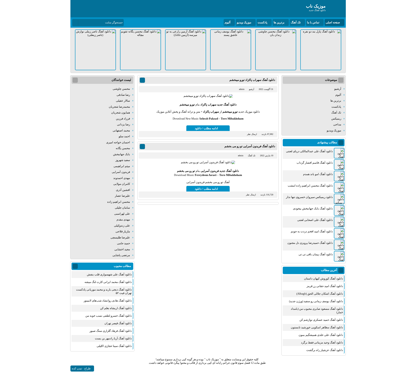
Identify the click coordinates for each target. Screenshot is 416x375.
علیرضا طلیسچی (120, 237)
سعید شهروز (122, 160)
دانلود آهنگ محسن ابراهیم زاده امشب (310, 185)
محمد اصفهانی (121, 130)
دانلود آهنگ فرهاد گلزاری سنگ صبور (110, 330)
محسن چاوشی (121, 88)
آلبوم (228, 22)
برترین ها (279, 22)
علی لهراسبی (122, 213)
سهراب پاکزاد (208, 104)
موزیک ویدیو (244, 22)
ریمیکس (336, 118)
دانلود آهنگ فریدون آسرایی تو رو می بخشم (249, 146)
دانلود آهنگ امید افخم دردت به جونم (312, 231)
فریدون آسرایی (210, 170)
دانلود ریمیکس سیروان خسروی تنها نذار (309, 197)
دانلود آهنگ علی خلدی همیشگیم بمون (321, 335)
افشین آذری (123, 189)
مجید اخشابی (122, 249)
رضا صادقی (123, 94)
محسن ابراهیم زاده (118, 201)
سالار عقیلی (123, 100)
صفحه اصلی (333, 22)
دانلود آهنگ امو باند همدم (318, 174)
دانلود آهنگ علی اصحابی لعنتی (315, 220)
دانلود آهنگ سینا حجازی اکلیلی (114, 346)
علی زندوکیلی (122, 225)
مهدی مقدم (123, 219)
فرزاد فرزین (123, 118)
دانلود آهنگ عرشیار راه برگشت (324, 350)
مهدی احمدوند (121, 178)
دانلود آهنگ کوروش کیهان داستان (323, 278)
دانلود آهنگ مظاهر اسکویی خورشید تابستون (317, 327)
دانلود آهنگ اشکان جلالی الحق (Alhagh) (319, 293)
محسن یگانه (123, 148)
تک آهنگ (296, 22)
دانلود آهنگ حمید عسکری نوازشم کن (321, 319)
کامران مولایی (121, 183)
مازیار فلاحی (122, 231)
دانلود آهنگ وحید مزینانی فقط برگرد (322, 342)
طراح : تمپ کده (81, 368)
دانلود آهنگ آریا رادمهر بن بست (113, 338)
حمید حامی (123, 243)
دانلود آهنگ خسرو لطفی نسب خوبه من (108, 315)
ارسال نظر (252, 134)
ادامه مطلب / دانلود (206, 128)
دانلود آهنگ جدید (227, 104)
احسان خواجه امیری (118, 142)
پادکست (262, 22)
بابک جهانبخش (121, 154)
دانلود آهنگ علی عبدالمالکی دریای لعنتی (309, 151)
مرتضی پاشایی (121, 255)
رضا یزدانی (123, 124)
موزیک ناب (212, 359)
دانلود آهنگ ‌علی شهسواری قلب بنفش (109, 274)
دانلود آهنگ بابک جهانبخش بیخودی (313, 208)
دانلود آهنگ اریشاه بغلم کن (116, 308)
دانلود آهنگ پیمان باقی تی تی (316, 254)
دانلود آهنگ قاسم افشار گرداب (315, 162)
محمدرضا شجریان (119, 106)
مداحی (337, 124)
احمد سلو (124, 136)
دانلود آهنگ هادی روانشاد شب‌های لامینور (108, 300)
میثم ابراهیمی (122, 166)
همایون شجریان (120, 112)
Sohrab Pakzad (208, 118)
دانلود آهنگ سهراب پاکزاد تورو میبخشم (252, 79)
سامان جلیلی (122, 207)
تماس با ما (313, 22)
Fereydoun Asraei (205, 175)
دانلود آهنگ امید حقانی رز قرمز (325, 286)
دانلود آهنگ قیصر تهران (118, 323)
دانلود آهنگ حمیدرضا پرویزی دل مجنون (310, 242)
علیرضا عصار (122, 195)
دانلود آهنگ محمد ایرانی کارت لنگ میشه (108, 282)
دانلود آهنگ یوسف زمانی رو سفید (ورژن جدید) (316, 301)
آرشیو (251, 89)
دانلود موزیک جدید (249, 111)
